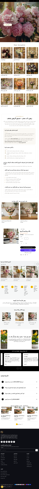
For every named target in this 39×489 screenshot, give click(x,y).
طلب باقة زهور (3, 264)
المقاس (21, 236)
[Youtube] (7, 442)
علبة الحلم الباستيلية (4, 279)
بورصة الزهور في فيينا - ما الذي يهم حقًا (5, 416)
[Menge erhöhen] (26, 243)
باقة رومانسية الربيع (25, 231)
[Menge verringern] (21, 243)
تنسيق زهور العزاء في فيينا (9, 141)
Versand (26, 234)
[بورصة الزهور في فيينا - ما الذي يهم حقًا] (6, 410)
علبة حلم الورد (28, 279)
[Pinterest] (27, 254)
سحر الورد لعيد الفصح (23, 220)
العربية (9, 486)
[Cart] (30, 4)
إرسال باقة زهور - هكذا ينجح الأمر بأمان (19, 416)
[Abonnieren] (36, 450)
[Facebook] (23, 254)
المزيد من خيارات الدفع (28, 252)
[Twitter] (25, 254)
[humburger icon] (2, 5)
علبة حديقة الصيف (16, 279)
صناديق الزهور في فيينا (14, 138)
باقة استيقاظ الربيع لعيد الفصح (6, 220)
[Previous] (5, 1)
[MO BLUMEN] (19, 4)
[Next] (33, 1)
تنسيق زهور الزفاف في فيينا (17, 141)
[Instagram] (4, 442)
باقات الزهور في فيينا (22, 142)
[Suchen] (28, 4)
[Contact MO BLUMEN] (2, 487)
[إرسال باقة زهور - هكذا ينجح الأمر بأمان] (19, 410)
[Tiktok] (9, 442)
